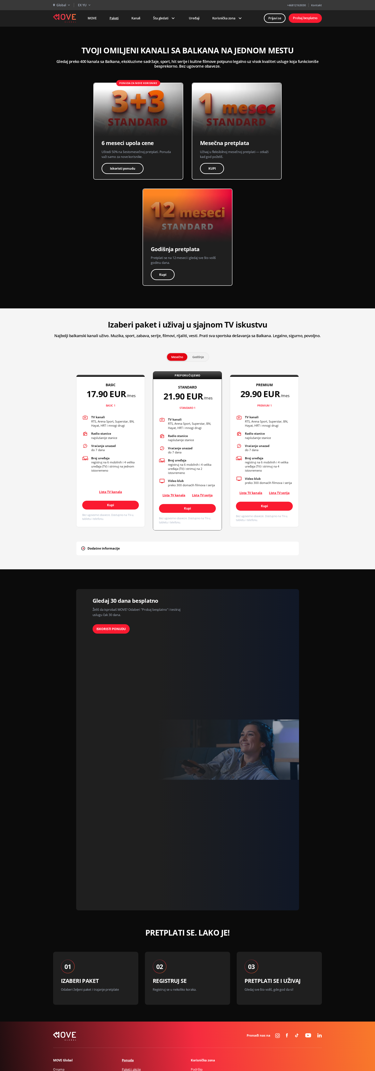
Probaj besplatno (305, 18)
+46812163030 (296, 5)
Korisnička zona (223, 18)
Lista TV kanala (110, 492)
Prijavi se (274, 18)
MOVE (92, 18)
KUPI (212, 168)
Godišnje (198, 357)
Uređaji (194, 18)
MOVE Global (63, 1060)
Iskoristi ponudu (122, 168)
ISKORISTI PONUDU (111, 629)
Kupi (162, 274)
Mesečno (177, 357)
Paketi (114, 18)
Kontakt (316, 5)
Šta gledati (160, 18)
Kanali (135, 18)
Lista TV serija (202, 495)
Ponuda (128, 1060)
